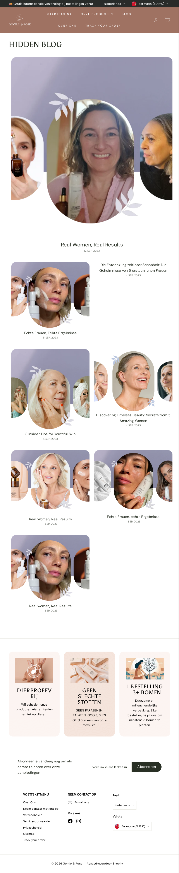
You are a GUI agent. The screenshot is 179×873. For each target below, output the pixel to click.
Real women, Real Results (50, 606)
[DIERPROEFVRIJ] (34, 670)
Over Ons (67, 25)
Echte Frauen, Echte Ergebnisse (50, 333)
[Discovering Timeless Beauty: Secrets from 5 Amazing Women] (133, 381)
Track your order (103, 25)
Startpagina (59, 14)
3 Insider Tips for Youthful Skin (50, 434)
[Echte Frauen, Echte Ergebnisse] (50, 296)
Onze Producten (97, 14)
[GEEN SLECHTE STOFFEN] (89, 670)
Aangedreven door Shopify (105, 863)
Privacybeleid (32, 827)
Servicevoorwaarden (37, 821)
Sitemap (28, 834)
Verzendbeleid (33, 815)
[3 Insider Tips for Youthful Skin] (50, 390)
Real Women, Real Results (92, 244)
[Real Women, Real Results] (91, 149)
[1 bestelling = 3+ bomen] (145, 668)
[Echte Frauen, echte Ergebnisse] (133, 482)
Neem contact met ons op (41, 809)
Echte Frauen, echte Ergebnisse (133, 516)
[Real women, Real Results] (50, 569)
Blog (126, 14)
